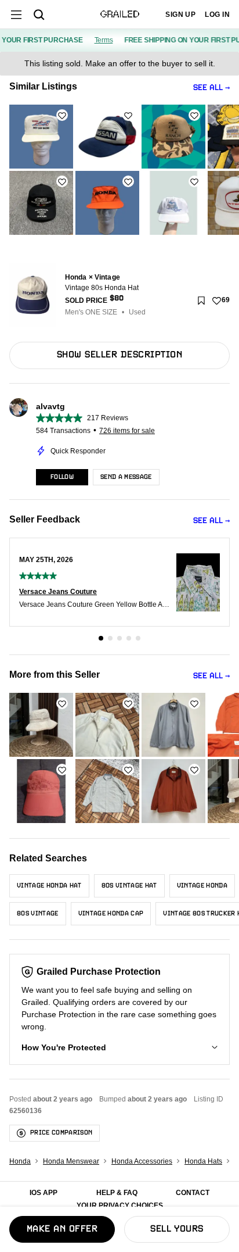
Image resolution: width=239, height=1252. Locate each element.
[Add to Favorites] (62, 115)
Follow (62, 477)
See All (208, 88)
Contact (192, 1193)
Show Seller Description (119, 355)
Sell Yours (177, 1229)
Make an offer (62, 1229)
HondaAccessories (141, 1161)
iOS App (43, 1193)
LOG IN (217, 14)
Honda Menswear (71, 1161)
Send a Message (126, 477)
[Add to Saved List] (201, 300)
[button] (119, 1047)
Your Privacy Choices (120, 1205)
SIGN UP (180, 14)
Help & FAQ (116, 1193)
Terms (99, 40)
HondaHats (203, 1161)
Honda (20, 1161)
